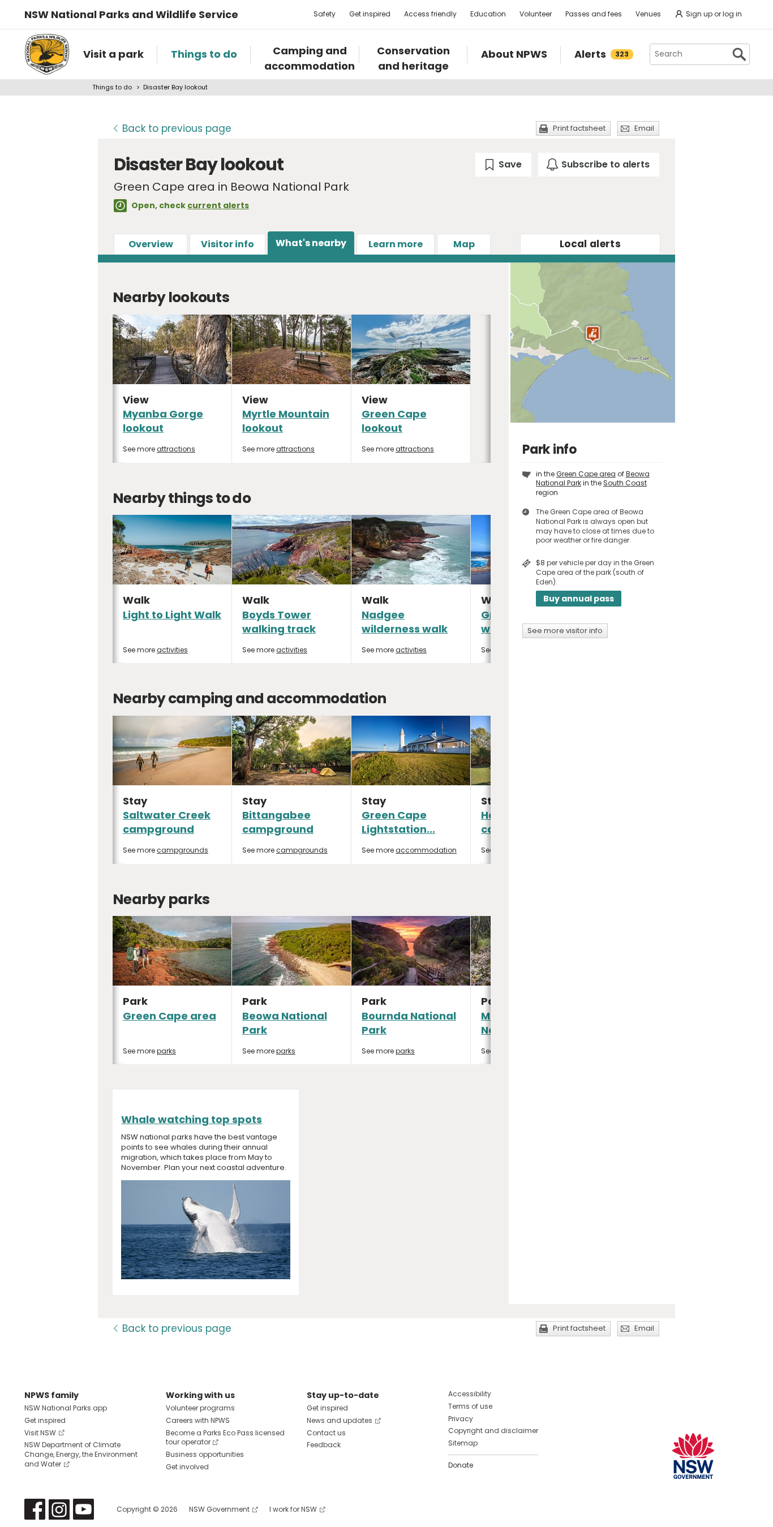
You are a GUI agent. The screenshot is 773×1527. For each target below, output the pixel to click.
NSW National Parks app (65, 1408)
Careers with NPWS (198, 1420)
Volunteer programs (200, 1408)
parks (166, 1051)
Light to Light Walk (172, 615)
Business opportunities (205, 1454)
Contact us (326, 1433)
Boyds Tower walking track (279, 622)
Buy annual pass (578, 598)
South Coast (625, 483)
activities (172, 650)
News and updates (339, 1420)
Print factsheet (579, 128)
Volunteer (535, 14)
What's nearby (311, 243)
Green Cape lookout (394, 421)
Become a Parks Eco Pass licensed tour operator (225, 1437)
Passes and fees (593, 14)
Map (464, 244)
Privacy (460, 1418)
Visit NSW (40, 1433)
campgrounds (182, 850)
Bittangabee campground (278, 822)
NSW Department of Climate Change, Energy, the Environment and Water (81, 1454)
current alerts (218, 205)
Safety (325, 14)
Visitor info (227, 244)
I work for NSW (293, 1509)
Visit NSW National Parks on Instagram (59, 1509)
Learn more (395, 244)
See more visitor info (565, 630)
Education (488, 14)
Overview (150, 244)
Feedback (324, 1444)
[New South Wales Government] (693, 1456)
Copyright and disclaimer (493, 1430)
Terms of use (470, 1406)
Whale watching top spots (191, 1119)
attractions (176, 449)
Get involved (187, 1467)
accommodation (426, 850)
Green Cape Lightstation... (398, 822)
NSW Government (219, 1509)
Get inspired (369, 14)
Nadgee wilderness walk (405, 622)
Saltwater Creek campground (167, 822)
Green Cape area (169, 1016)
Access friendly (430, 14)
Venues (648, 14)
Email (644, 128)
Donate (460, 1465)
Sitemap (463, 1443)
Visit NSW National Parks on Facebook (34, 1509)
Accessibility (469, 1394)
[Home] (47, 54)
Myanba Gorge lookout (163, 421)
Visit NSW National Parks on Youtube (83, 1509)
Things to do (112, 87)
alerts (590, 244)
